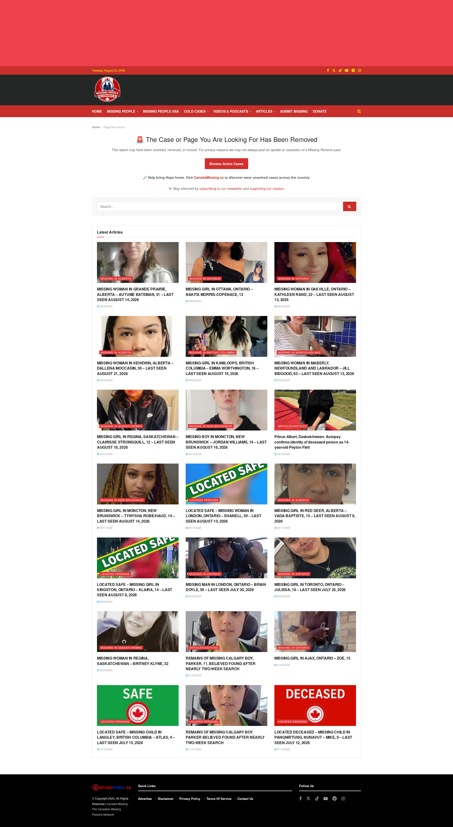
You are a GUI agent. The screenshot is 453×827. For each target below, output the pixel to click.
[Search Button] (359, 111)
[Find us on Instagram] (359, 70)
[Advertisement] (226, 33)
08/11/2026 (283, 527)
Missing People (121, 111)
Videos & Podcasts (230, 111)
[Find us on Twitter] (334, 70)
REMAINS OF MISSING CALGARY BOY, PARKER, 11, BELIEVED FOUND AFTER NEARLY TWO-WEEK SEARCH (221, 663)
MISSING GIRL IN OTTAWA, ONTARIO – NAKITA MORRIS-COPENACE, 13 (219, 291)
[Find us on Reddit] (353, 70)
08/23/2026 (106, 380)
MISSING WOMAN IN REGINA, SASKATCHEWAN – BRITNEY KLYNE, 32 (132, 660)
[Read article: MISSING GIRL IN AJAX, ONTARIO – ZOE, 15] (315, 631)
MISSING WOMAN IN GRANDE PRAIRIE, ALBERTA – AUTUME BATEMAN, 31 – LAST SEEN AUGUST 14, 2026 (135, 294)
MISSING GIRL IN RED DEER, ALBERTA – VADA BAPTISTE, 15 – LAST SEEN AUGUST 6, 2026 (314, 516)
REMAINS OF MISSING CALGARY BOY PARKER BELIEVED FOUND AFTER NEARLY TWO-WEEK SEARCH (225, 737)
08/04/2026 (106, 670)
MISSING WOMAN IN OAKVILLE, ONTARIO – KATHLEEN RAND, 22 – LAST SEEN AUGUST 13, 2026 (314, 294)
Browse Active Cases (226, 163)
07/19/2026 (106, 749)
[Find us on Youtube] (346, 70)
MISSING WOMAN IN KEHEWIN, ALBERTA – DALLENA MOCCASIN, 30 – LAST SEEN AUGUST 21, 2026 (135, 368)
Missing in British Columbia (212, 352)
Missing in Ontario (204, 278)
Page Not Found (114, 127)
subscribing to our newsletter (220, 188)
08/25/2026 (106, 306)
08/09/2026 (106, 601)
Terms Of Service (218, 798)
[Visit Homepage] (107, 90)
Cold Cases (195, 111)
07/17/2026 (194, 749)
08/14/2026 (194, 527)
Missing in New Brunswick (210, 426)
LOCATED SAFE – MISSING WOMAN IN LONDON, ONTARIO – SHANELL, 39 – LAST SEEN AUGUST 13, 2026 (223, 516)
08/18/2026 (283, 454)
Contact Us (245, 798)
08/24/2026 (283, 306)
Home (97, 111)
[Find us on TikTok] (340, 70)
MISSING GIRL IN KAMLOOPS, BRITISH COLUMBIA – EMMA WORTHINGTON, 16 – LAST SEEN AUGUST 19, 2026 (222, 368)
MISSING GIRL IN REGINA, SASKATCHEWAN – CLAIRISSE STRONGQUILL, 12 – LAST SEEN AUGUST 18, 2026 (137, 442)
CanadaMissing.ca (209, 177)
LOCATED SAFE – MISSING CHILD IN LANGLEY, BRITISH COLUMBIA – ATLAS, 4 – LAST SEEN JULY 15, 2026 (136, 737)
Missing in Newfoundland (299, 352)
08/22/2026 (283, 380)
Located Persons (203, 500)
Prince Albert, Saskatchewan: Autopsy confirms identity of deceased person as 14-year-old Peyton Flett (311, 442)
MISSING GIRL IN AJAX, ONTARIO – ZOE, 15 (312, 658)
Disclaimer (165, 798)
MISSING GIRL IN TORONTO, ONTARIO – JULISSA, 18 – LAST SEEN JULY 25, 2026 (310, 587)
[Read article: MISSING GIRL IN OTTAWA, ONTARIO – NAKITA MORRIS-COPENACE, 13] (226, 262)
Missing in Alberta (116, 278)
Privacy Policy (189, 798)
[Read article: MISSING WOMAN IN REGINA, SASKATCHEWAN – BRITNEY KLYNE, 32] (138, 631)
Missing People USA (161, 111)
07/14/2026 (283, 749)
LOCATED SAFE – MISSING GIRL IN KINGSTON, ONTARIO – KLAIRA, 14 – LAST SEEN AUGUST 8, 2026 (134, 590)
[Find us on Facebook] (328, 70)
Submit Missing (294, 111)
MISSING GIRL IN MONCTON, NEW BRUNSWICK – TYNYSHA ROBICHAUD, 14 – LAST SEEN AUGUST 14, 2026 (136, 516)
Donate (320, 111)
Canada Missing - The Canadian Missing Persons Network (110, 809)
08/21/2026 (106, 454)
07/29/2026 (194, 675)
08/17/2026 (106, 527)
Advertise (145, 798)
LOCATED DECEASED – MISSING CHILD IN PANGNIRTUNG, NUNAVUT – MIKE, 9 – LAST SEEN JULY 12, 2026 (313, 737)
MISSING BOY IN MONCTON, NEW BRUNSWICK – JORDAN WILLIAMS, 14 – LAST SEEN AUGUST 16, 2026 (226, 442)
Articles (264, 111)
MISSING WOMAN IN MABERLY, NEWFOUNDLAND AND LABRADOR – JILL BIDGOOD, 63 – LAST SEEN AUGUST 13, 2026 (314, 368)
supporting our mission (267, 188)
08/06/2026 (194, 596)
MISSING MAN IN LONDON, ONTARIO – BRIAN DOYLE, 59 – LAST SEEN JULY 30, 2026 (226, 587)
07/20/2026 (283, 665)
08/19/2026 (194, 454)
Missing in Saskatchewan (121, 426)
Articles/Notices (292, 426)
